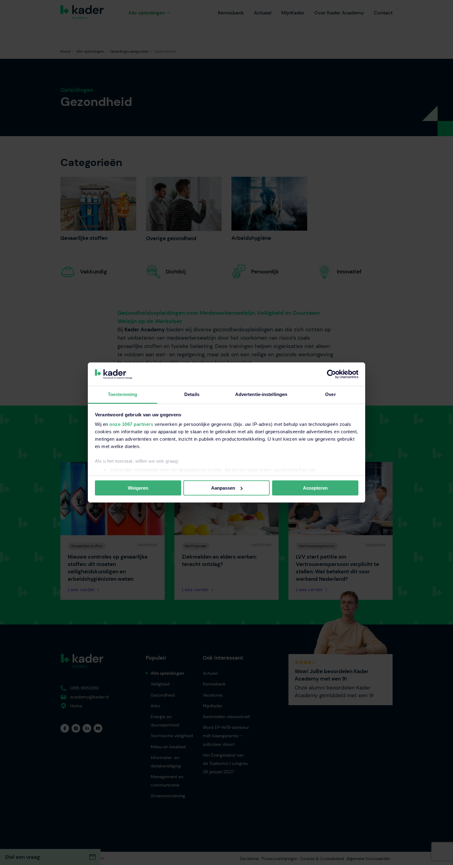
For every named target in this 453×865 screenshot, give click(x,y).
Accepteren (315, 488)
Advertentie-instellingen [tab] (261, 394)
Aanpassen (223, 488)
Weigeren (138, 488)
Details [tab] (191, 394)
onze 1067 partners (131, 424)
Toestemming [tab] (122, 394)
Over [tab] (330, 394)
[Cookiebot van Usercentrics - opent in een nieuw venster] (331, 374)
